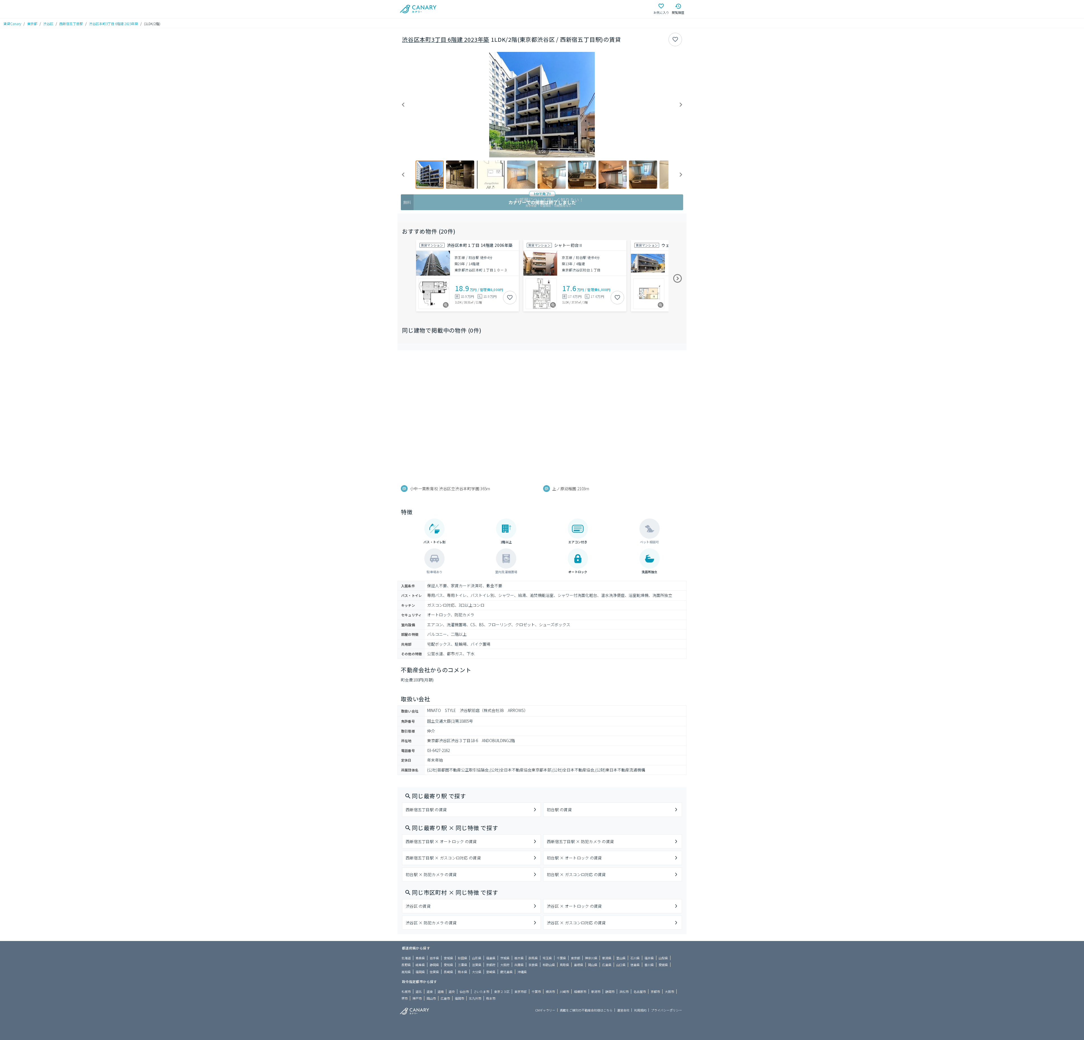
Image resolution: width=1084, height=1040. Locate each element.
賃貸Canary (12, 23)
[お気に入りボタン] (675, 39)
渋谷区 (48, 23)
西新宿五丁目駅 (71, 23)
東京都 (32, 23)
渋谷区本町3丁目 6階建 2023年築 (113, 23)
